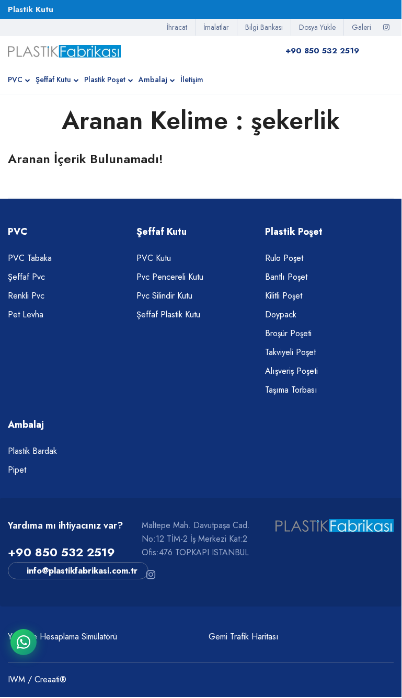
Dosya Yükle (317, 27)
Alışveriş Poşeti (291, 371)
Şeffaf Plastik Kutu (168, 314)
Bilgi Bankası (264, 27)
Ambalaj (153, 79)
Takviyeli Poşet (290, 352)
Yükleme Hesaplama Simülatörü (62, 637)
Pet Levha (25, 314)
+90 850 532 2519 (61, 552)
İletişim (191, 79)
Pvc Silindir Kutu (164, 296)
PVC (15, 79)
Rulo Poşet (284, 258)
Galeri (361, 27)
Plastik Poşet (104, 79)
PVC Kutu (153, 258)
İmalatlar (216, 27)
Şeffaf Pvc (26, 277)
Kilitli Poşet (283, 296)
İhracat (177, 27)
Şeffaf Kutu (53, 79)
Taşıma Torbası (291, 390)
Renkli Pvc (26, 296)
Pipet (17, 470)
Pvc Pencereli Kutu (169, 277)
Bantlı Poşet (286, 277)
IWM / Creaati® (37, 679)
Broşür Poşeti (288, 333)
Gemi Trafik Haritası (244, 637)
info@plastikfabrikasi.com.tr (82, 571)
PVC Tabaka (30, 258)
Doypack (280, 314)
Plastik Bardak (32, 451)
